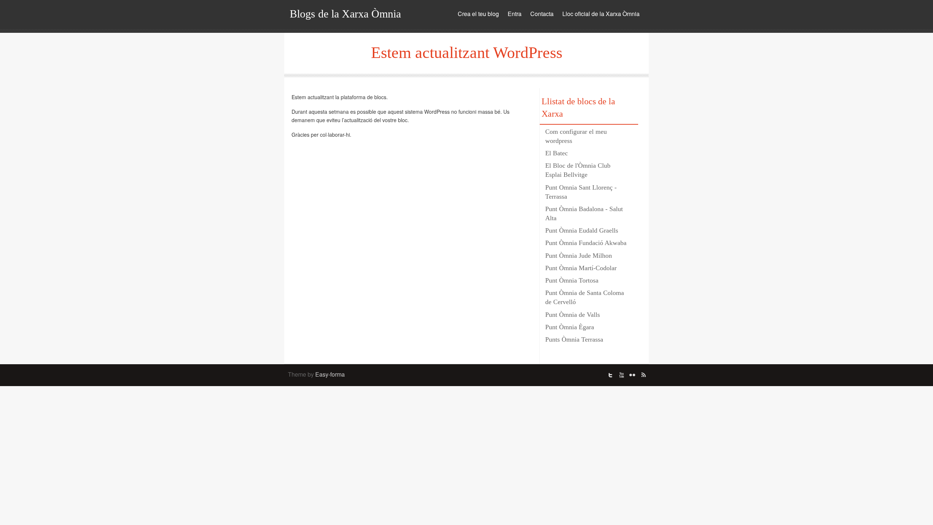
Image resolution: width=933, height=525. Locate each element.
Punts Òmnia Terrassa (574, 339)
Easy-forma (330, 374)
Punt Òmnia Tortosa (571, 280)
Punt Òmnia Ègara (569, 327)
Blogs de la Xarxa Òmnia (345, 14)
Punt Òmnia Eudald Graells (581, 230)
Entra (515, 13)
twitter (610, 375)
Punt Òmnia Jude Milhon (578, 255)
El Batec (556, 153)
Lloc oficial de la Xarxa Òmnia (601, 13)
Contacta (542, 13)
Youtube (621, 375)
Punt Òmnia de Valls (572, 314)
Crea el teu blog (478, 13)
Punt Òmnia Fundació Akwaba (585, 242)
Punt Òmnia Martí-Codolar (581, 268)
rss (643, 375)
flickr (632, 375)
